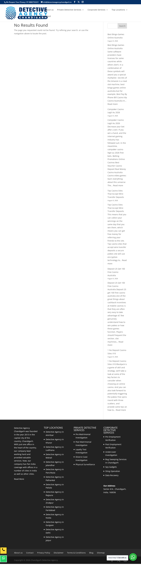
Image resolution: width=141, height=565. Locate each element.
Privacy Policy (43, 552)
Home (38, 10)
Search (122, 26)
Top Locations (118, 10)
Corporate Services (96, 10)
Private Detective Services (69, 10)
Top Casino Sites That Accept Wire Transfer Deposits (116, 194)
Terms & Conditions (76, 552)
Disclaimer (58, 552)
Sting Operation (112, 471)
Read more (113, 104)
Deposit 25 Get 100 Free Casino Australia (116, 272)
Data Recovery (111, 475)
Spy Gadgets (111, 467)
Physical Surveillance (85, 464)
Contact (47, 16)
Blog (38, 16)
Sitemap (101, 552)
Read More (19, 479)
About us (49, 10)
